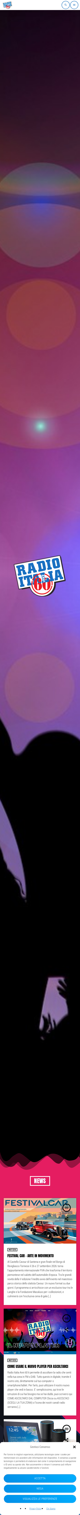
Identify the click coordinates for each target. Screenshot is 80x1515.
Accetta (40, 1478)
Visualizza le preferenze (40, 1498)
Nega (40, 1488)
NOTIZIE (12, 1249)
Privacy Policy (35, 1508)
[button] (74, 1447)
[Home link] (8, 5)
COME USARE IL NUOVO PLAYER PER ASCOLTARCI (37, 1366)
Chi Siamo (50, 1508)
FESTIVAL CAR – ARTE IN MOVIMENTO (30, 1256)
